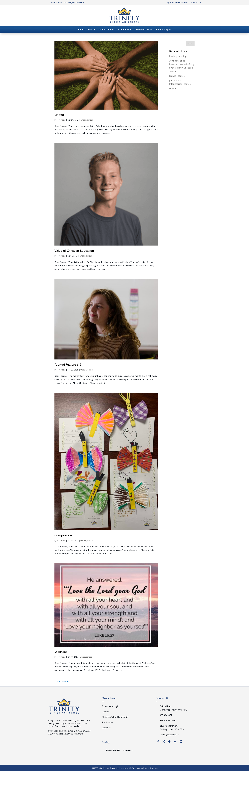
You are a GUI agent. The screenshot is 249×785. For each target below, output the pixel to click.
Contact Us (196, 2)
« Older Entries (61, 681)
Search (190, 43)
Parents (105, 711)
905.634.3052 (56, 2)
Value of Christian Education (74, 251)
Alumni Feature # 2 (67, 365)
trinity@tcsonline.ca (75, 2)
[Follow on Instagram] (180, 741)
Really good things (178, 56)
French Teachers (177, 75)
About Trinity (85, 30)
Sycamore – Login (110, 706)
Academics (123, 30)
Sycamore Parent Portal (177, 2)
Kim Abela (61, 120)
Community (162, 30)
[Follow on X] (163, 741)
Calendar (106, 727)
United (59, 115)
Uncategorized (87, 120)
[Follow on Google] (169, 741)
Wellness (60, 652)
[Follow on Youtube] (175, 741)
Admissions (105, 30)
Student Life (143, 30)
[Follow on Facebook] (158, 741)
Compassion (63, 535)
